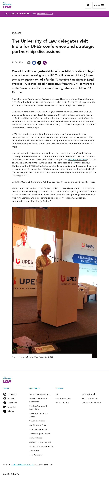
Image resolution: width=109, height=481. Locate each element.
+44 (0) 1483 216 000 (91, 403)
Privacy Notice (35, 438)
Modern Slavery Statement (41, 446)
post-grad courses (77, 159)
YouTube (12, 398)
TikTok (11, 411)
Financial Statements (38, 429)
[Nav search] (88, 5)
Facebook (12, 403)
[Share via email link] (45, 63)
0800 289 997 (62, 403)
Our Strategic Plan (37, 425)
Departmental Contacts (40, 394)
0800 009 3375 (45, 13)
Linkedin (11, 407)
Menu (97, 5)
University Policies (37, 421)
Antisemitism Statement (40, 442)
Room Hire (34, 451)
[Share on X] (39, 63)
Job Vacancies (35, 455)
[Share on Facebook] (34, 63)
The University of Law (22, 464)
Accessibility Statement (40, 433)
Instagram (12, 394)
